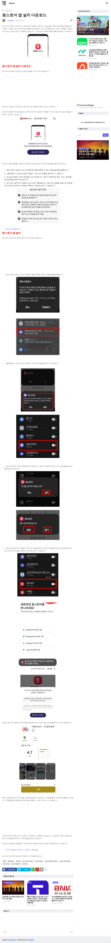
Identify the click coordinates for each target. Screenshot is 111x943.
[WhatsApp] (33, 869)
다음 (4, 932)
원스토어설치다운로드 (51, 861)
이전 (70, 932)
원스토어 (18, 861)
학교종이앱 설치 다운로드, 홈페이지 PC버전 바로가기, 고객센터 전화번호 (99, 65)
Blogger (31, 940)
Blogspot (13, 940)
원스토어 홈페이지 (13, 229)
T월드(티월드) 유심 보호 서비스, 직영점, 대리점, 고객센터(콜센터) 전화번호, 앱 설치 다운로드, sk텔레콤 (38, 899)
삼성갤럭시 (9, 10)
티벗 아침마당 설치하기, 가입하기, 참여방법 (22, 850)
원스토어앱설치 (15, 864)
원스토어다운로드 (28, 861)
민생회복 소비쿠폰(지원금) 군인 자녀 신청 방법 (13, 897)
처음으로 (12, 3)
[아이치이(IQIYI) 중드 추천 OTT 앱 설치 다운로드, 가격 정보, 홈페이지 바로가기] (82, 41)
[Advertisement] (38, 88)
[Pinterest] (37, 869)
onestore (24, 864)
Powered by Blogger (86, 105)
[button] (107, 3)
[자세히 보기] (46, 869)
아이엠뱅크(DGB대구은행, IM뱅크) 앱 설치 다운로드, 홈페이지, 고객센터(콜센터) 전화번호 (98, 53)
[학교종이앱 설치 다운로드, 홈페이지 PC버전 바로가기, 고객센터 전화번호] (82, 65)
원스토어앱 (6, 864)
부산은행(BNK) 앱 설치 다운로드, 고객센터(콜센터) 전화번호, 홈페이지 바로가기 (62, 898)
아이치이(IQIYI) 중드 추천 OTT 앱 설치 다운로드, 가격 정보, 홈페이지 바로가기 (98, 41)
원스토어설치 (39, 861)
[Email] (41, 869)
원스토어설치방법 (65, 861)
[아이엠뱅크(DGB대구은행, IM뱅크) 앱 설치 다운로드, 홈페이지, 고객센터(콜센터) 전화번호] (82, 52)
